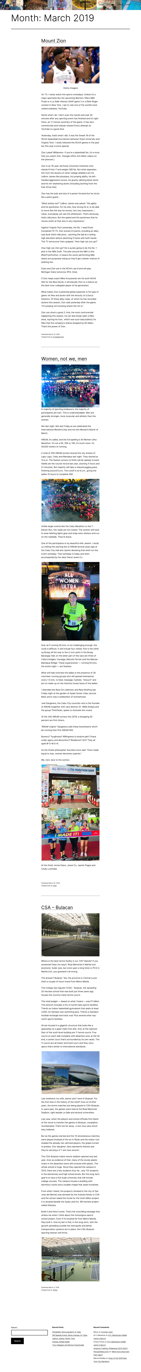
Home (101, 4)
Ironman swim (107, 1332)
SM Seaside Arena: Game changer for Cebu (69, 1335)
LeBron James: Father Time (63, 1339)
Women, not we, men (64, 358)
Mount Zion (53, 41)
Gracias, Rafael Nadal (61, 1342)
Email (127, 4)
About (120, 4)
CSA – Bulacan (57, 907)
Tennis (55, 1290)
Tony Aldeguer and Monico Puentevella (68, 1345)
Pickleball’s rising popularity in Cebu (66, 1332)
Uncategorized (58, 337)
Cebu (55, 886)
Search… (14, 1327)
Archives (111, 4)
